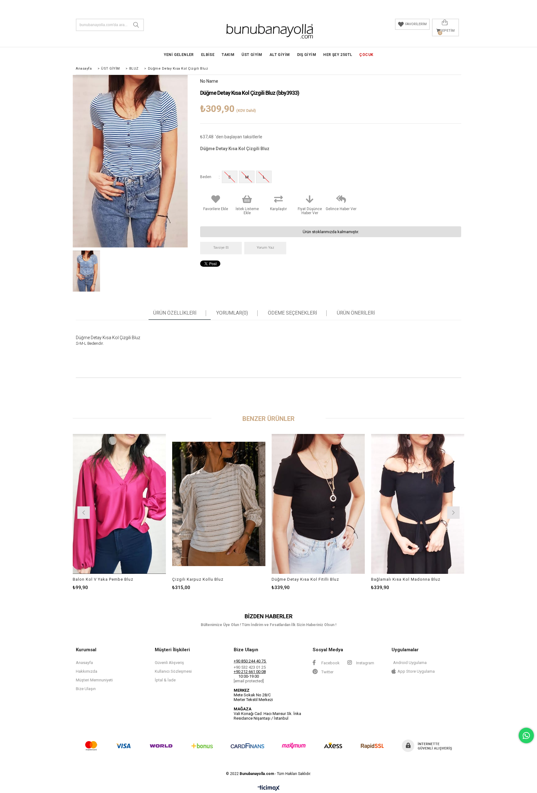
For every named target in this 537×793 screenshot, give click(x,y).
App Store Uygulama (416, 671)
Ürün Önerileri (356, 313)
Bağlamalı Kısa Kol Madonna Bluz (405, 579)
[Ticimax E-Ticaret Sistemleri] (269, 788)
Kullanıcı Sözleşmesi (173, 671)
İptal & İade (165, 680)
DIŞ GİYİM (306, 55)
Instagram (364, 663)
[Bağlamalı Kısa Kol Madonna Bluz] (417, 504)
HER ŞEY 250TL (337, 55)
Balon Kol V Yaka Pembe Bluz (103, 579)
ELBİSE (207, 55)
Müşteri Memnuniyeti (94, 680)
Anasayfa (84, 662)
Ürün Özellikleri (174, 313)
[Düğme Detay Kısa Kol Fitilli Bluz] (318, 504)
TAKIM (228, 55)
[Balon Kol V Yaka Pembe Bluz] (119, 504)
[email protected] (249, 681)
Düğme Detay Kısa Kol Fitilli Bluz (305, 579)
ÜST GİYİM (251, 55)
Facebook (330, 663)
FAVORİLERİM (416, 24)
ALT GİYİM (279, 55)
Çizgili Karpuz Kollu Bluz (197, 579)
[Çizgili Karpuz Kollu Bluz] (218, 504)
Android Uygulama (410, 662)
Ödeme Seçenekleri (292, 313)
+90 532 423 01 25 (250, 667)
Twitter (326, 672)
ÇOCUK (366, 55)
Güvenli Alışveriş (169, 662)
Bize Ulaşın (86, 688)
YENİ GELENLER (179, 55)
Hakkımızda (86, 671)
